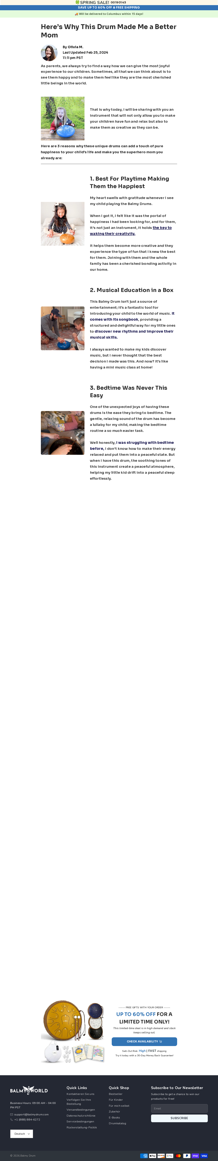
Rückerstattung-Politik (82, 1127)
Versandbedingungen (81, 1110)
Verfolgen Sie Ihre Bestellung (79, 1102)
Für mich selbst (119, 1106)
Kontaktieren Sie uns (80, 1094)
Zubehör (114, 1112)
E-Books (114, 1117)
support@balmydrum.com (31, 1114)
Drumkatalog (117, 1123)
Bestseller (116, 1094)
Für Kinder (116, 1100)
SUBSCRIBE (179, 1118)
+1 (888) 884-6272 (27, 1120)
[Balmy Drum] (29, 1090)
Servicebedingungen (80, 1121)
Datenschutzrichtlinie (81, 1116)
